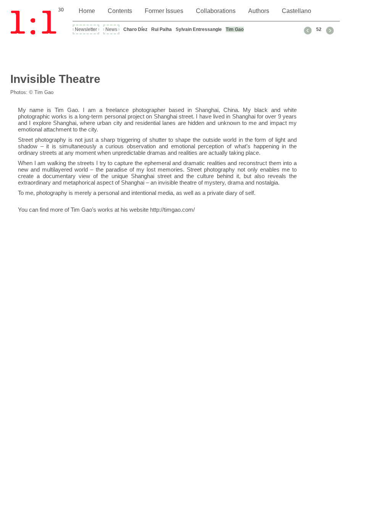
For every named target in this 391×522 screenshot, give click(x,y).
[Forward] (329, 30)
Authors (258, 11)
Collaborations (216, 11)
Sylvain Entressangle (199, 29)
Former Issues (164, 11)
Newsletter (86, 29)
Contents (120, 11)
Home (87, 11)
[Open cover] (39, 21)
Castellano (296, 11)
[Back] (308, 30)
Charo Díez (135, 29)
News (111, 29)
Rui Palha (161, 29)
